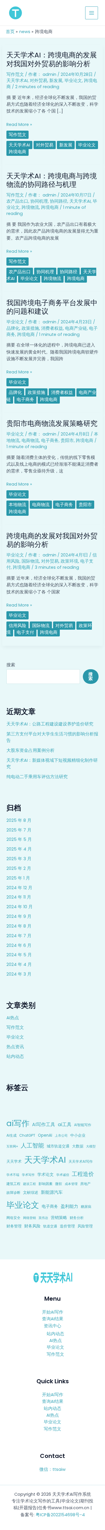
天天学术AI (45, 1160)
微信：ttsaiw (52, 1469)
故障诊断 (13, 1192)
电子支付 (25, 632)
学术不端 (12, 1175)
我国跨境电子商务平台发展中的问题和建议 (51, 307)
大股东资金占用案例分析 (30, 750)
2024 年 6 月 (19, 945)
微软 (58, 1183)
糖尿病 (86, 1206)
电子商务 (50, 1206)
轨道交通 (50, 1226)
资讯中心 (52, 1326)
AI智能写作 (82, 1125)
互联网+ (12, 1146)
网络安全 (13, 1217)
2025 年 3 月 (19, 859)
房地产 (85, 1183)
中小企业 (77, 1135)
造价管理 (67, 1226)
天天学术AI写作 (81, 1161)
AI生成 (11, 1135)
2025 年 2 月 (18, 868)
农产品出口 (17, 201)
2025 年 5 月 (19, 839)
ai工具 (64, 1124)
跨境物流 (30, 207)
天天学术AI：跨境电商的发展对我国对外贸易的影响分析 (51, 59)
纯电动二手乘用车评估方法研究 (37, 777)
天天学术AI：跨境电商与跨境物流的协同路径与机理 (51, 180)
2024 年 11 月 (18, 897)
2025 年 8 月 (19, 820)
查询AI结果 (52, 1319)
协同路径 (58, 201)
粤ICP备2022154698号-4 (60, 1515)
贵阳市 (67, 440)
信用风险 (17, 626)
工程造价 (83, 1174)
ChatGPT (27, 1135)
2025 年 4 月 (19, 849)
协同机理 (39, 201)
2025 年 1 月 (18, 878)
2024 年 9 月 (19, 916)
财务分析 (77, 1217)
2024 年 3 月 (19, 974)
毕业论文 (15, 1037)
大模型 (91, 1146)
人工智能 (32, 1145)
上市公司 (61, 1135)
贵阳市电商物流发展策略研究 (51, 423)
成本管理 (71, 1183)
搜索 (10, 665)
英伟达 (43, 1217)
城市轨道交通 (58, 1146)
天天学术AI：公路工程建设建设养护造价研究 (49, 724)
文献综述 (30, 1192)
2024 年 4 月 (19, 964)
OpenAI (45, 1135)
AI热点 (12, 1018)
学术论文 (45, 1174)
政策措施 (30, 328)
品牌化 (13, 328)
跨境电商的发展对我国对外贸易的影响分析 (51, 540)
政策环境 (69, 561)
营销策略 (59, 1217)
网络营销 (29, 1217)
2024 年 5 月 (19, 955)
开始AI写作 (52, 1312)
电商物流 (30, 440)
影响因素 (45, 1183)
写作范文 (15, 1027)
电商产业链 (76, 328)
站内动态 (15, 1056)
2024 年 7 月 (19, 936)
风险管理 (85, 1226)
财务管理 (14, 1226)
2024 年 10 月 (19, 907)
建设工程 (29, 1183)
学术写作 (28, 1175)
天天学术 (14, 1161)
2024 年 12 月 (19, 888)
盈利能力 (69, 1206)
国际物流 (30, 561)
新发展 (55, 80)
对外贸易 (38, 80)
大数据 (77, 1146)
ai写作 (17, 1123)
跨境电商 (17, 152)
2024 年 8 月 (19, 926)
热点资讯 (15, 1047)
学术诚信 (62, 1174)
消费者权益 (52, 328)
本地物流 (17, 505)
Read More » (19, 124)
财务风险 (32, 1226)
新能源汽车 (52, 1192)
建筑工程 (13, 1183)
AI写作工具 (43, 1124)
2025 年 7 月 (19, 830)
